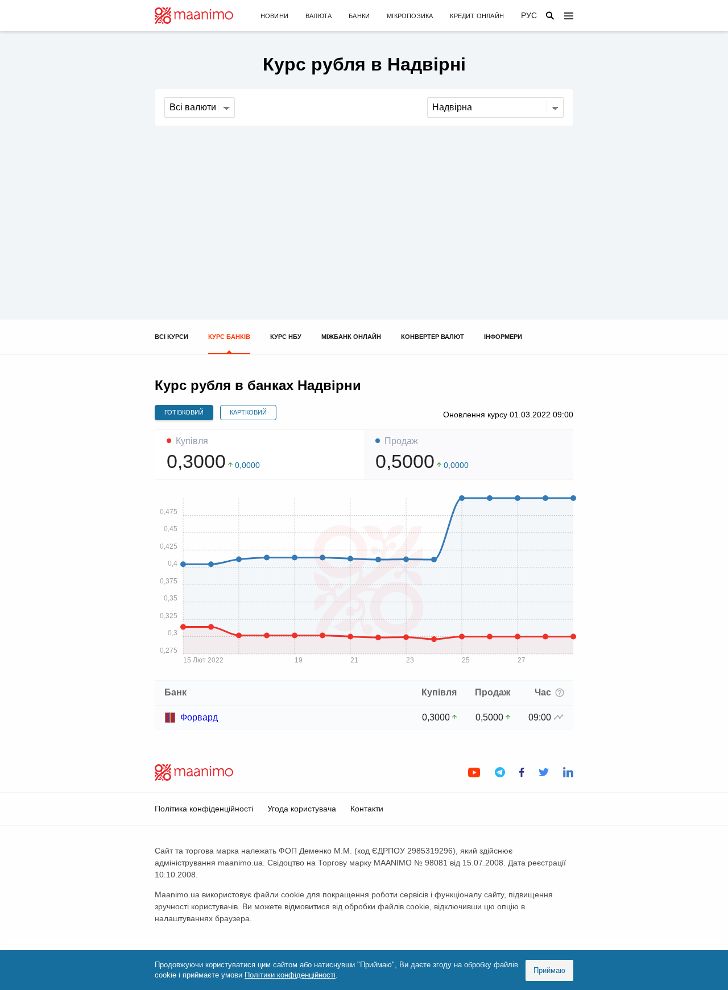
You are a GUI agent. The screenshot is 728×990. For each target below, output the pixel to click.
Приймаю (549, 970)
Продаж (401, 441)
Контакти (366, 808)
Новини (274, 16)
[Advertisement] (364, 211)
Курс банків (229, 336)
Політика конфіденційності (204, 808)
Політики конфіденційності (290, 975)
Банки (359, 16)
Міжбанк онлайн (351, 336)
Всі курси (171, 336)
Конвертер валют (432, 336)
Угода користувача (301, 808)
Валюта (318, 16)
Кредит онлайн (477, 16)
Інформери (503, 336)
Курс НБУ (285, 336)
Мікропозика (410, 16)
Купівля (192, 441)
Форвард (199, 717)
